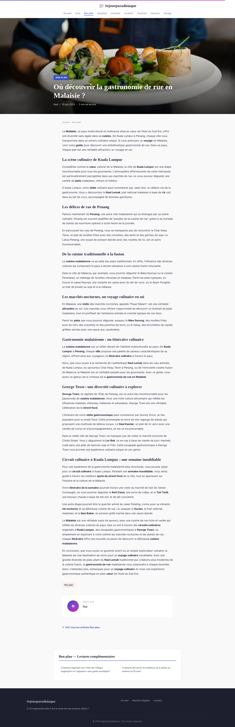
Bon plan (88, 13)
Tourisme (142, 13)
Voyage (168, 13)
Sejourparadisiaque (117, 6)
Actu (77, 13)
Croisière (115, 13)
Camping (102, 13)
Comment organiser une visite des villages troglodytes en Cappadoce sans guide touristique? (85, 669)
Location (128, 13)
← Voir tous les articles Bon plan (81, 627)
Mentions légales (141, 700)
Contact (158, 700)
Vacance (155, 13)
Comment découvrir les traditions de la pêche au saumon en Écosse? (146, 669)
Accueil (67, 13)
